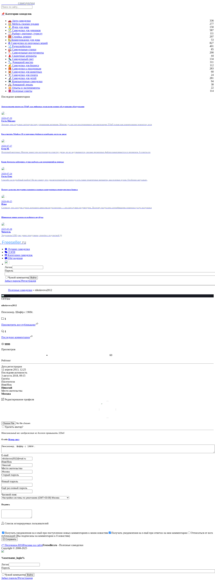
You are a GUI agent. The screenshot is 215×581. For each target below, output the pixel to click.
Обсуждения (15, 258)
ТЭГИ (11, 252)
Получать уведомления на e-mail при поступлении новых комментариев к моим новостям (56, 532)
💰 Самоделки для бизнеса (23, 65)
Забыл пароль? (13, 280)
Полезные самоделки (20, 290)
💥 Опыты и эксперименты (24, 87)
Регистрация (29, 280)
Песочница (10, 545)
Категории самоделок (20, 255)
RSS (20, 545)
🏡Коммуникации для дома (24, 39)
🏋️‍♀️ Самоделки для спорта (23, 75)
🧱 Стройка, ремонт (19, 36)
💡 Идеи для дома (18, 27)
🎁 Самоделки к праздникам (24, 68)
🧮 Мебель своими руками (23, 24)
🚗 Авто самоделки (19, 20)
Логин (8, 267)
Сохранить (10, 539)
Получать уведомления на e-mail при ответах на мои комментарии (149, 532)
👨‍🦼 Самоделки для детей (22, 78)
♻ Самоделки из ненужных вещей (28, 43)
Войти (33, 277)
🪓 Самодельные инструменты (26, 52)
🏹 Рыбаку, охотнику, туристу (25, 33)
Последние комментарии (15, 337)
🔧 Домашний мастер (20, 62)
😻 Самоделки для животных (25, 71)
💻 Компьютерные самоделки (25, 81)
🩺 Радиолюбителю (19, 46)
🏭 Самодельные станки (22, 49)
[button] (7, 264)
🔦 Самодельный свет (21, 59)
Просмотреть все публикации (18, 324)
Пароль (9, 270)
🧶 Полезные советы (20, 91)
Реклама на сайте (33, 545)
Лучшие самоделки (18, 249)
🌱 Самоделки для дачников (24, 30)
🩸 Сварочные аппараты (22, 55)
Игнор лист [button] (13, 439)
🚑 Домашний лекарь (20, 84)
